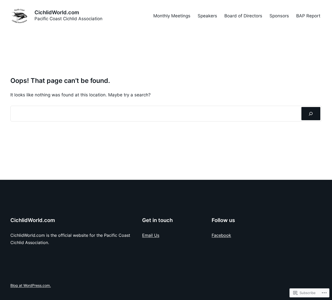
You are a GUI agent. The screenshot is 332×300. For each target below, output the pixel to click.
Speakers (207, 15)
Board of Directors (243, 15)
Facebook (221, 235)
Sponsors (279, 15)
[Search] (310, 113)
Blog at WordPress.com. (30, 285)
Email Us (150, 235)
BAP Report (308, 15)
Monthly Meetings (171, 15)
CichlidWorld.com (56, 12)
